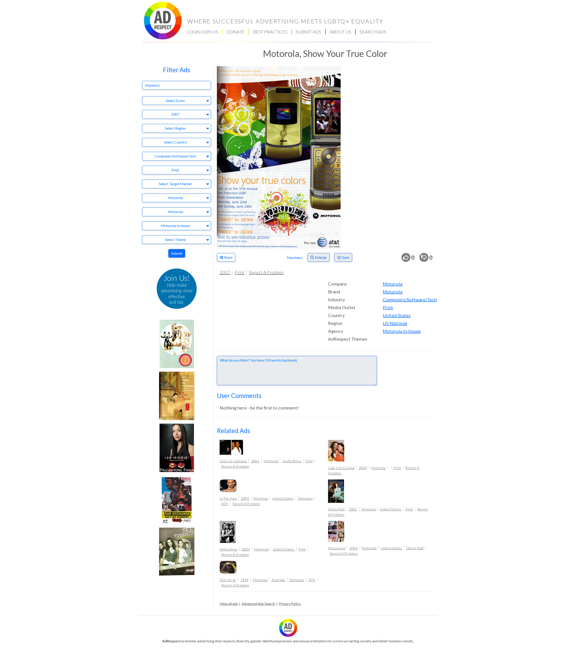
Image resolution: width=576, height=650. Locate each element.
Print (240, 272)
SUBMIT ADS (308, 31)
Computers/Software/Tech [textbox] (175, 156)
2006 (255, 461)
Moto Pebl (336, 509)
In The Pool (228, 498)
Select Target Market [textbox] (175, 184)
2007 (225, 272)
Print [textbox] (175, 170)
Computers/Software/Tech (410, 299)
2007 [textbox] (175, 114)
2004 (363, 468)
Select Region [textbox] (175, 128)
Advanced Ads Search (258, 603)
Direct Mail (414, 548)
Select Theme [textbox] (175, 239)
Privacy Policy (290, 603)
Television (305, 498)
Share (228, 257)
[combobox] (176, 100)
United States (397, 315)
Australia (279, 580)
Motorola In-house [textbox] (175, 225)
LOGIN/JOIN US (202, 31)
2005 (353, 509)
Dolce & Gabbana (233, 461)
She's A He (228, 580)
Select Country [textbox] (175, 142)
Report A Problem (266, 272)
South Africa (292, 461)
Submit (176, 253)
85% (224, 504)
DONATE (236, 31)
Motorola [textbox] (175, 198)
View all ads (229, 603)
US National (395, 323)
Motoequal (336, 548)
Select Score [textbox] (175, 100)
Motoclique (228, 549)
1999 (244, 580)
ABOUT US (340, 31)
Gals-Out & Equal (341, 468)
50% (311, 580)
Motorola (392, 283)
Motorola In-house (402, 331)
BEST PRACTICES (270, 31)
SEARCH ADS (373, 31)
